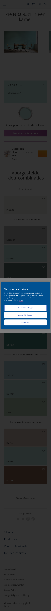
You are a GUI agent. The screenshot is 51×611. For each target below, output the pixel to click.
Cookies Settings (25, 308)
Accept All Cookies (25, 315)
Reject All (26, 322)
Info (21, 300)
